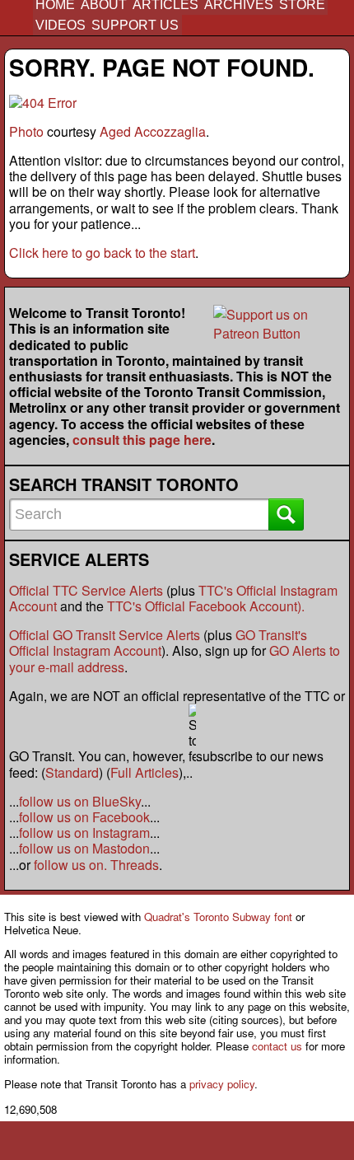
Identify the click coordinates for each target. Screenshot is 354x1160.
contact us (277, 1046)
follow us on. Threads (96, 864)
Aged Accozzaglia (153, 131)
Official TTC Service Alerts (86, 590)
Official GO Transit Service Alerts (104, 634)
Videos (60, 25)
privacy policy (221, 1084)
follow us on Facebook (84, 816)
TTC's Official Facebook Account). (206, 605)
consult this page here (142, 439)
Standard (72, 772)
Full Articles (144, 772)
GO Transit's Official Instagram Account (158, 642)
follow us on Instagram (84, 832)
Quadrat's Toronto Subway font (218, 916)
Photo (26, 131)
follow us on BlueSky (80, 801)
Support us (135, 25)
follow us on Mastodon (84, 848)
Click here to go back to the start (102, 252)
